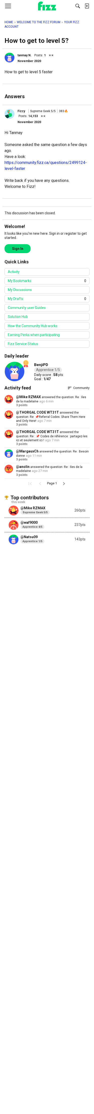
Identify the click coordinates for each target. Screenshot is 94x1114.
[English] (47, 6)
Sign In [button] (17, 249)
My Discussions (20, 290)
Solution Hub (18, 317)
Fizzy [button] (21, 111)
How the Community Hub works (32, 326)
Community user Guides (27, 308)
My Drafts (47, 299)
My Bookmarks (47, 281)
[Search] (77, 6)
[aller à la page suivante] (64, 484)
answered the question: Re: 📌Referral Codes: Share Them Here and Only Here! (50, 417)
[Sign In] (86, 6)
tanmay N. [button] (25, 55)
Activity (14, 272)
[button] (10, 58)
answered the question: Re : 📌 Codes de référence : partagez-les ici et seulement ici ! (51, 436)
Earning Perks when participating (34, 335)
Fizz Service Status (23, 344)
